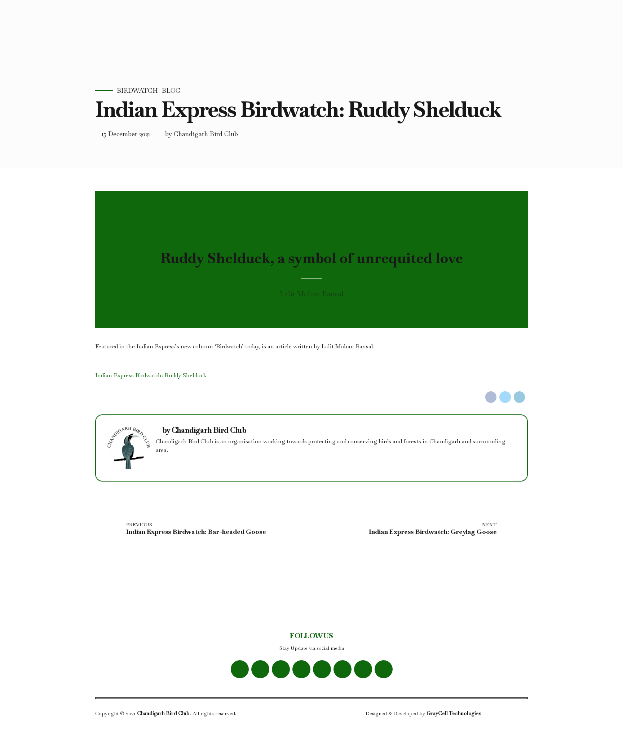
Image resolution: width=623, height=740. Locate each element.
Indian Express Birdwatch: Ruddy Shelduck (151, 375)
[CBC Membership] (384, 669)
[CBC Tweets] (260, 669)
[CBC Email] (342, 669)
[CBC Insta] (281, 669)
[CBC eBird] (322, 669)
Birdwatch (137, 91)
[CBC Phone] (363, 669)
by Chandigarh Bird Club (201, 134)
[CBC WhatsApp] (301, 669)
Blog (171, 91)
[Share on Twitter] (505, 397)
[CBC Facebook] (240, 669)
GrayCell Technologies (454, 713)
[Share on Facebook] (491, 397)
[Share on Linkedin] (519, 397)
